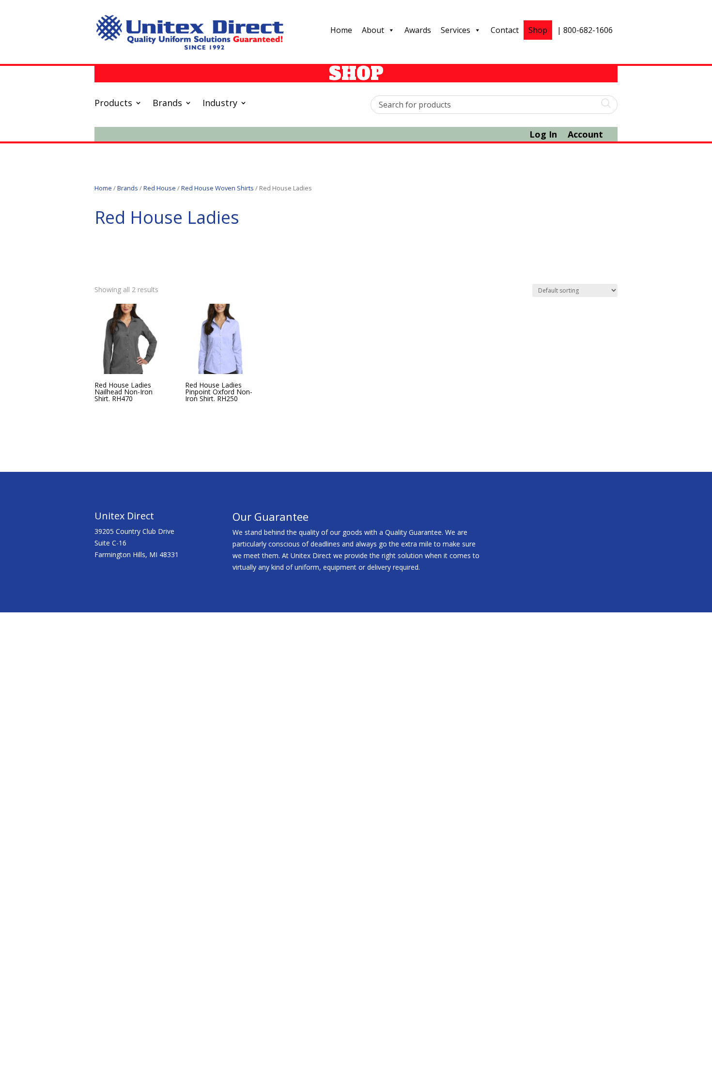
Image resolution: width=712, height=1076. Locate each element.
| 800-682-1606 (585, 30)
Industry (219, 104)
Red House (159, 188)
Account (585, 135)
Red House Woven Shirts (217, 188)
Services (455, 30)
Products (113, 104)
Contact (505, 30)
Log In (543, 135)
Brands (167, 104)
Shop (537, 30)
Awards (417, 30)
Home (341, 30)
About (373, 30)
